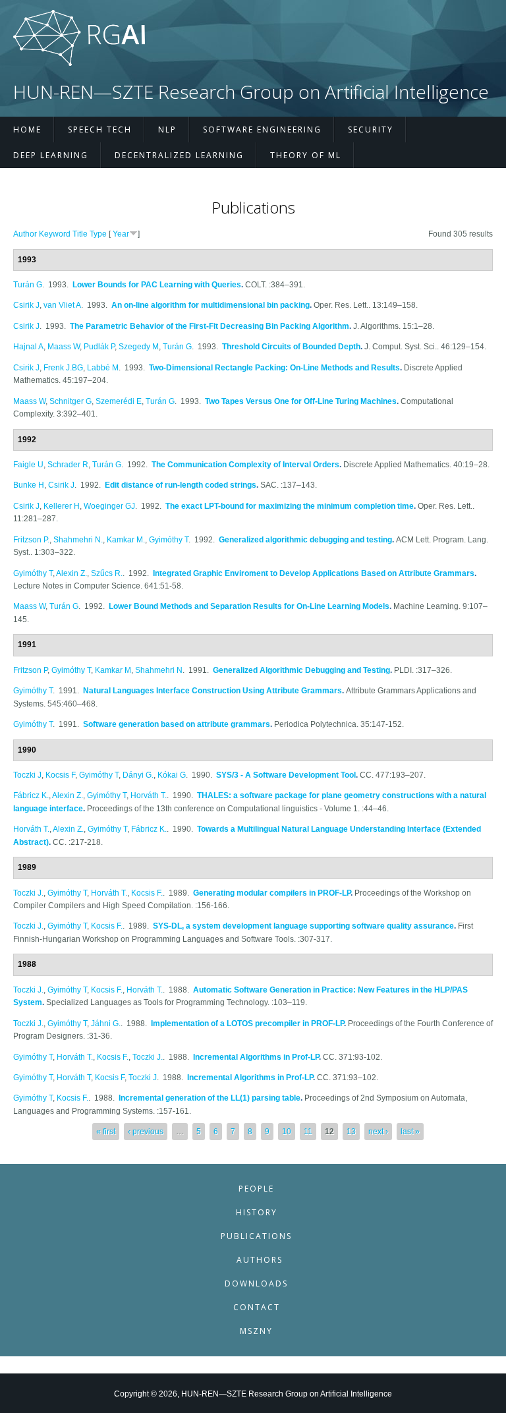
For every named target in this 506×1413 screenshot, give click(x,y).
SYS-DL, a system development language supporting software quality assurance (303, 926)
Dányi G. (138, 775)
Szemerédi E (119, 401)
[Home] (79, 63)
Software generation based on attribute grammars (176, 724)
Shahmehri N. (78, 539)
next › (378, 1131)
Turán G (27, 284)
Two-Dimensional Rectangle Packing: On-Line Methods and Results (274, 367)
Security (370, 129)
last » (410, 1131)
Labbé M (103, 367)
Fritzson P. (31, 539)
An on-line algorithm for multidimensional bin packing (210, 305)
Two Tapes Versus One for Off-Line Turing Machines (301, 401)
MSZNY (256, 1331)
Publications (256, 1236)
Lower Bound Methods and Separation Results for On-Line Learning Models (249, 606)
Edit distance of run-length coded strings (180, 485)
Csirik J (26, 305)
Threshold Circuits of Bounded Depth (291, 346)
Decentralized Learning (179, 155)
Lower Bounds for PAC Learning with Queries (156, 284)
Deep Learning (50, 155)
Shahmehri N (159, 670)
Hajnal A (28, 346)
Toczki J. (28, 893)
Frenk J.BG (63, 367)
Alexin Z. (71, 573)
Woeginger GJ (109, 506)
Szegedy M (139, 346)
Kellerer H (61, 506)
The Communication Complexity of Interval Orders (245, 464)
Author (25, 234)
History (256, 1212)
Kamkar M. (126, 539)
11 (308, 1131)
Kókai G (171, 775)
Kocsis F (60, 775)
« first (105, 1131)
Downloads (256, 1283)
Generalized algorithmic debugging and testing (305, 539)
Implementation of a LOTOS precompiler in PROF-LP (247, 1023)
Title (80, 234)
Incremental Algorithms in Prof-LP (256, 1057)
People (256, 1188)
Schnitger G (70, 401)
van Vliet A (62, 305)
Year (121, 234)
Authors (260, 1259)
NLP (167, 129)
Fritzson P (30, 670)
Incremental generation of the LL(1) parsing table (209, 1098)
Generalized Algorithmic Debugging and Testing (301, 670)
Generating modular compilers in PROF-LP (272, 893)
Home (27, 129)
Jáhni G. (106, 1023)
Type (98, 234)
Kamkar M (113, 670)
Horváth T (74, 1077)
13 (351, 1131)
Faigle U (28, 464)
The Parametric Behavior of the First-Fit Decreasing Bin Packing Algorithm (209, 326)
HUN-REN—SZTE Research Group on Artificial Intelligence (251, 91)
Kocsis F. (147, 893)
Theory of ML (305, 155)
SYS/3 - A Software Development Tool (286, 775)
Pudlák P (99, 346)
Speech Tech (100, 129)
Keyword (54, 234)
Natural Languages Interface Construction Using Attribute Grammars (212, 690)
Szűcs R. (107, 573)
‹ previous (145, 1131)
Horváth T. (148, 795)
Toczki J (27, 775)
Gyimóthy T (168, 539)
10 (286, 1131)
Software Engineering (262, 129)
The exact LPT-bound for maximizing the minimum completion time (289, 506)
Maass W (63, 346)
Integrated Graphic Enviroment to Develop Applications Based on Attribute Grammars (313, 573)
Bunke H (28, 485)
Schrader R (67, 464)
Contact (256, 1307)
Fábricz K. (31, 795)
